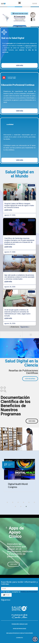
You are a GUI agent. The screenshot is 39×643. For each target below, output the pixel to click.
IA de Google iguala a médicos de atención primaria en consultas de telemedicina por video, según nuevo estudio (17, 313)
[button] (19, 2)
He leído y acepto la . (20, 592)
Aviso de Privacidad (19, 628)
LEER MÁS (8, 210)
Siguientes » (24, 327)
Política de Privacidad (29, 592)
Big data (31, 220)
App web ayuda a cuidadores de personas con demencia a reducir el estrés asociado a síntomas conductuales (19, 277)
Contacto (19, 637)
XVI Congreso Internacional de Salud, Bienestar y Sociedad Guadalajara (19, 488)
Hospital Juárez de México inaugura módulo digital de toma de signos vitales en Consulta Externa (19, 205)
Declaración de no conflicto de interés (19, 633)
